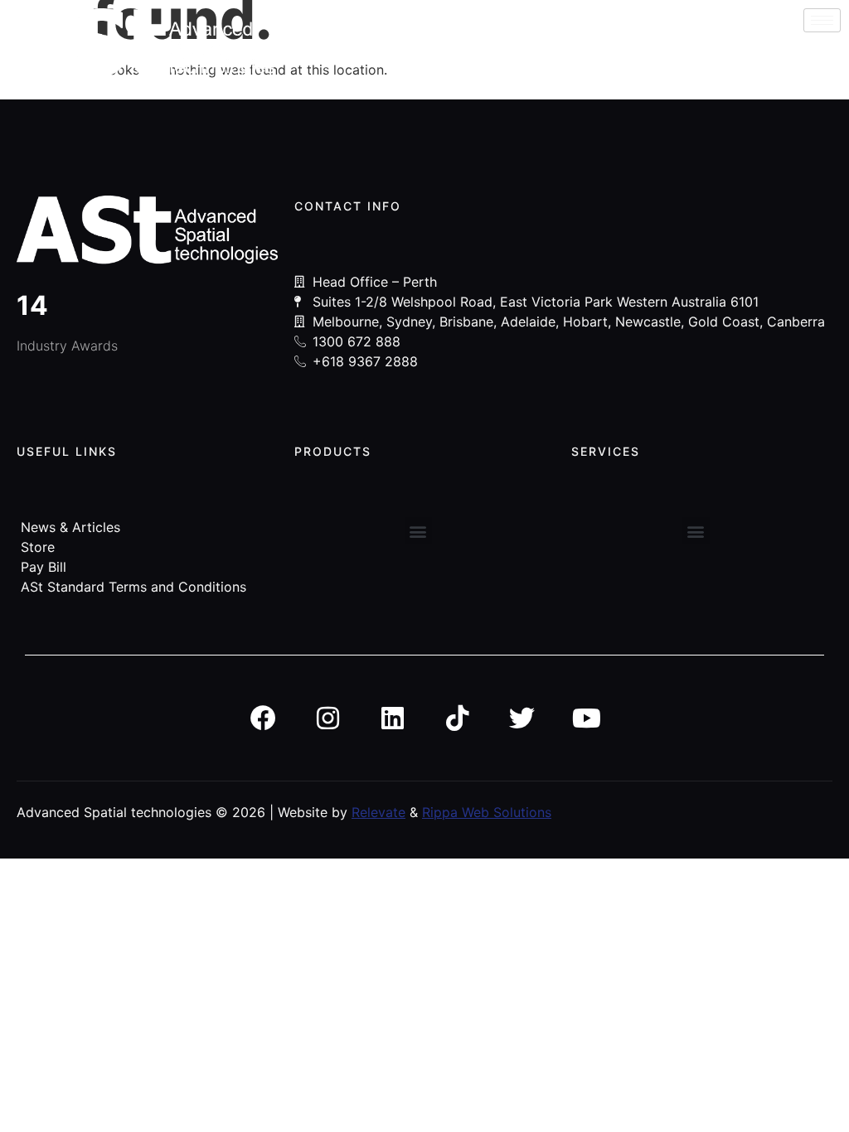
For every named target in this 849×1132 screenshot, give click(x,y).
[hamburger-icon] (822, 20)
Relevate (378, 812)
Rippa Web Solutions (486, 812)
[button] (418, 530)
